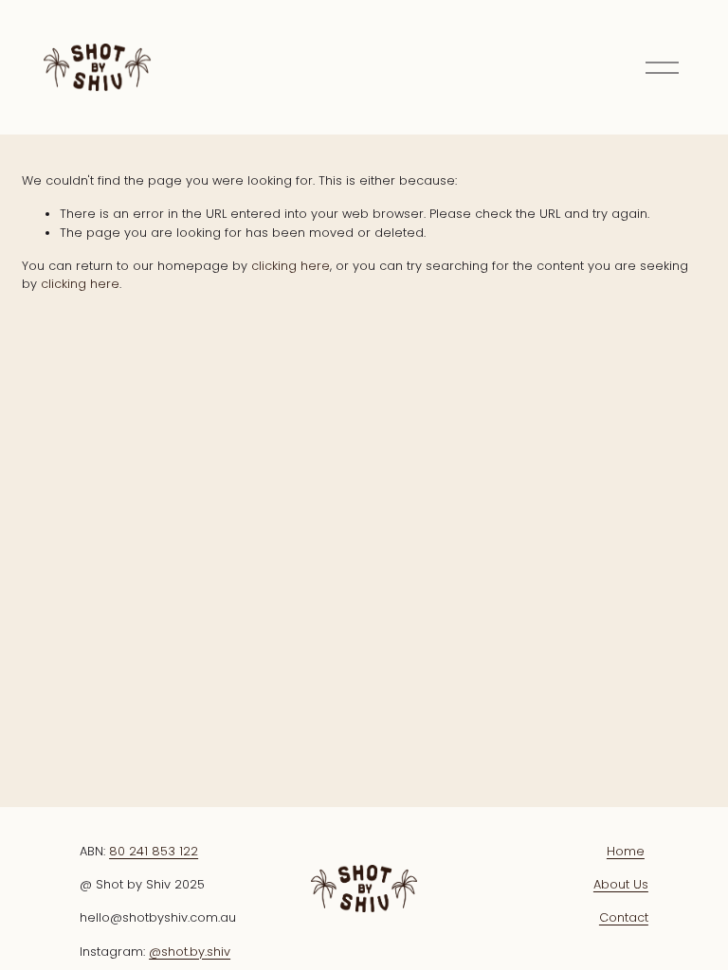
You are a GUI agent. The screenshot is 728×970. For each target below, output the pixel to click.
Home (626, 851)
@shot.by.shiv (189, 951)
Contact (623, 917)
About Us (620, 884)
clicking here (290, 266)
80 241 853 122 (153, 851)
